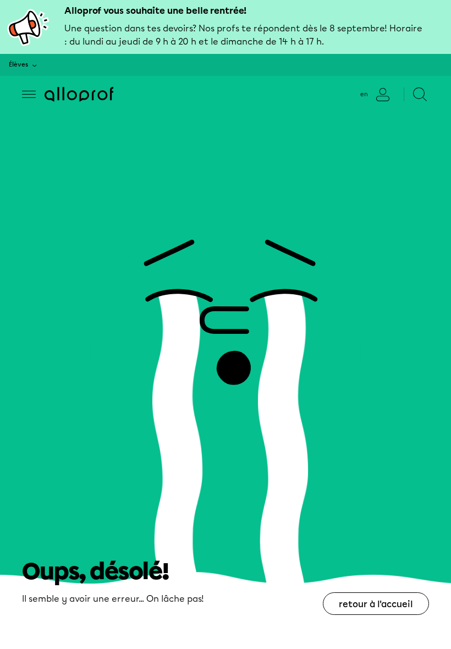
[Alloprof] (79, 94)
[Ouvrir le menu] (29, 94)
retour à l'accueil (376, 604)
